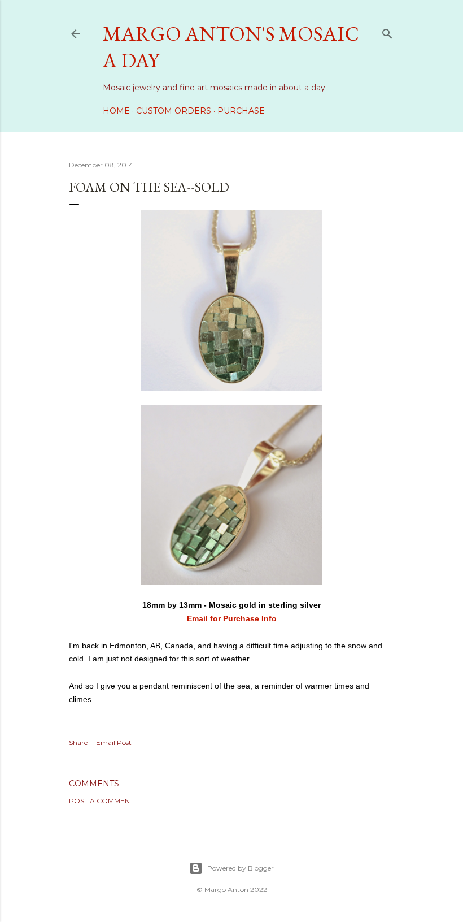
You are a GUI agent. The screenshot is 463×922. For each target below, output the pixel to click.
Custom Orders (173, 111)
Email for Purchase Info (232, 618)
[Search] (387, 31)
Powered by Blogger (240, 868)
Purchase (241, 111)
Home (116, 111)
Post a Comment (101, 801)
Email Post (114, 742)
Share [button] (78, 742)
